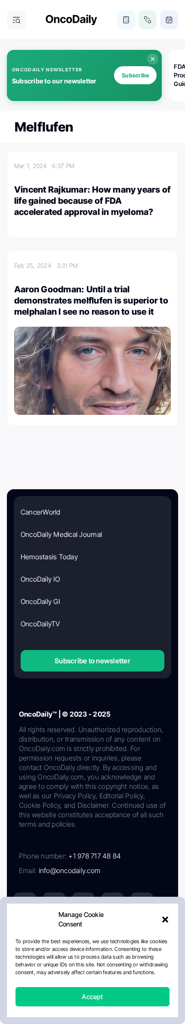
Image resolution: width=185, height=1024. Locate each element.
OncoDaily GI (40, 601)
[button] (165, 919)
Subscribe (135, 75)
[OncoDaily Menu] (16, 19)
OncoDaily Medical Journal (61, 534)
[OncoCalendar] (169, 19)
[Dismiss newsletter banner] (152, 58)
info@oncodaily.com (69, 870)
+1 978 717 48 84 (94, 856)
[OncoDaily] (71, 20)
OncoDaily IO (40, 579)
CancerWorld (41, 512)
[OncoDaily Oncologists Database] (148, 19)
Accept (92, 997)
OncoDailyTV (40, 623)
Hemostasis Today (49, 556)
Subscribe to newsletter (92, 660)
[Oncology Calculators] (126, 19)
